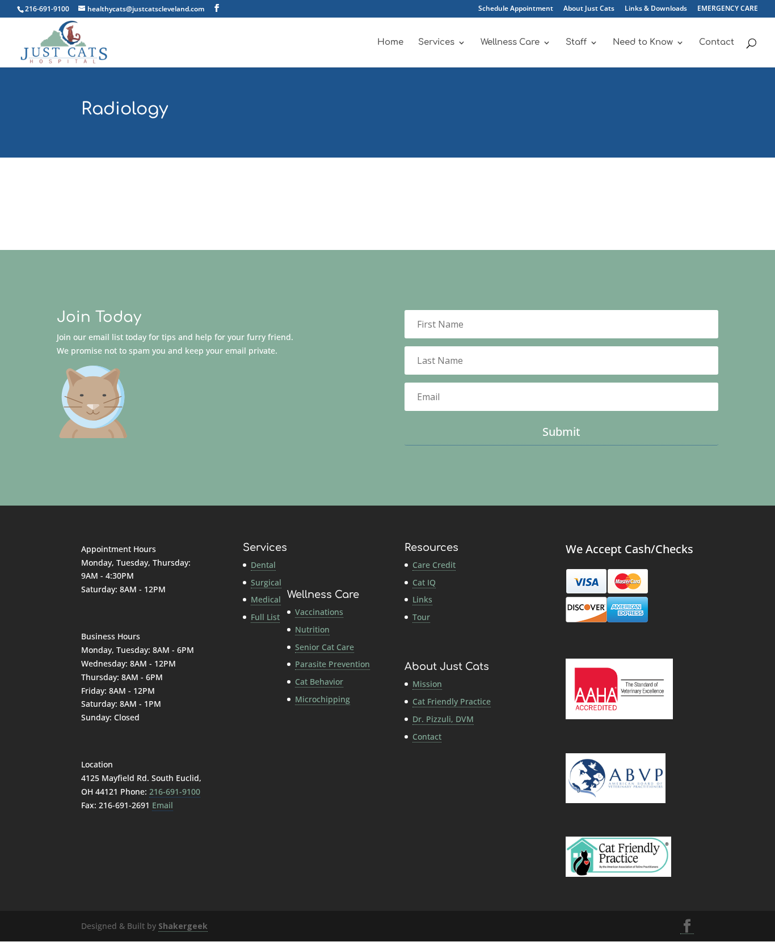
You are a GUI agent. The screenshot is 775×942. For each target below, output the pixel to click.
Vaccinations (319, 611)
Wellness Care (510, 43)
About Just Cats (588, 9)
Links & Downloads (656, 9)
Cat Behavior (319, 681)
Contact (716, 43)
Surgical (266, 582)
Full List (265, 617)
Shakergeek (183, 925)
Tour (421, 617)
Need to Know (643, 43)
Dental (263, 564)
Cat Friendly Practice (451, 701)
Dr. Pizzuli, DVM (443, 719)
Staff (576, 43)
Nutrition (312, 629)
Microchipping (322, 699)
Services (436, 43)
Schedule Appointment (515, 9)
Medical (266, 599)
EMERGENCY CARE (727, 9)
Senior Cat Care (324, 647)
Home (390, 43)
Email (162, 805)
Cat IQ (424, 582)
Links (422, 599)
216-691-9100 (47, 9)
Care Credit (434, 564)
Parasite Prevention (332, 664)
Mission (427, 683)
